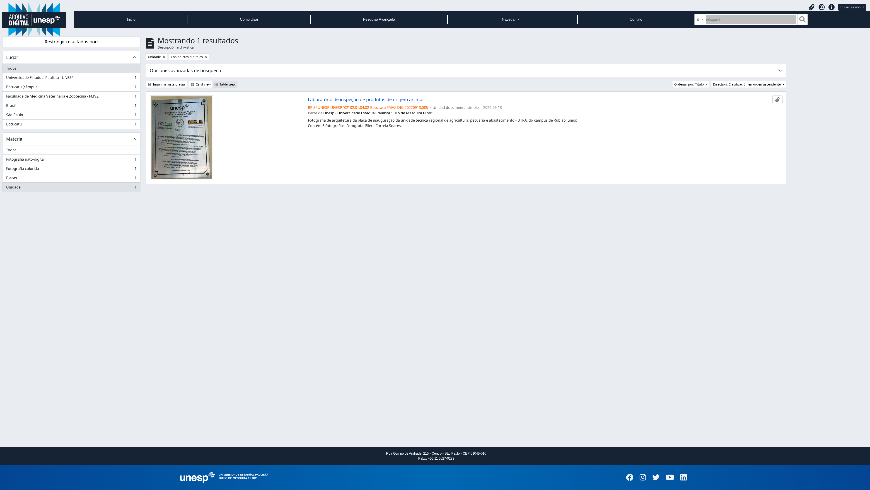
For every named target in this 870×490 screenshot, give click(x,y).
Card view (203, 84)
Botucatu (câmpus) (71, 88)
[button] (812, 7)
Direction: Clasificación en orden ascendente (747, 84)
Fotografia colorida (71, 169)
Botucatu (71, 125)
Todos (11, 68)
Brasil (71, 106)
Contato (636, 19)
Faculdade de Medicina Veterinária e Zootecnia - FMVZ (71, 97)
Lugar (12, 57)
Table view (227, 84)
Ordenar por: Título (689, 84)
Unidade (71, 188)
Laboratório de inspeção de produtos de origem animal (365, 99)
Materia (14, 139)
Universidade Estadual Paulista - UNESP (71, 78)
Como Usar (249, 19)
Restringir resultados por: (71, 42)
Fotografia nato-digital (71, 160)
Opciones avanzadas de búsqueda (185, 70)
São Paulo (71, 116)
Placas (71, 179)
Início (131, 19)
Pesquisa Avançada (379, 19)
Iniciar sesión (851, 7)
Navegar (509, 19)
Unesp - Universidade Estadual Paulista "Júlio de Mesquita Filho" (378, 112)
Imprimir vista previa (168, 84)
